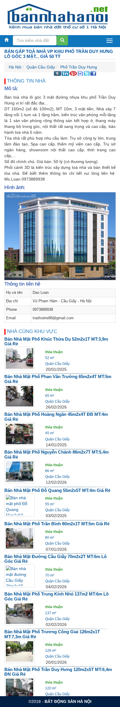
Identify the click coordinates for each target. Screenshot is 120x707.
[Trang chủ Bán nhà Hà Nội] (57, 16)
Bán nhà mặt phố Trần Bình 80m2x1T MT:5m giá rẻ (57, 523)
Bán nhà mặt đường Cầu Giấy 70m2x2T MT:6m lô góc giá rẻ (55, 559)
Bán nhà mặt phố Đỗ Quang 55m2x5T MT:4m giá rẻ (57, 490)
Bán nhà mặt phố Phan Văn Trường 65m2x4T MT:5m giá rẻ (57, 379)
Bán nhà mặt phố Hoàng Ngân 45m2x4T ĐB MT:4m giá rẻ (56, 417)
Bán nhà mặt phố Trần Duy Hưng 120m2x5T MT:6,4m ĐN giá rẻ (58, 672)
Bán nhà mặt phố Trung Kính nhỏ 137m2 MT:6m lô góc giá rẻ (56, 596)
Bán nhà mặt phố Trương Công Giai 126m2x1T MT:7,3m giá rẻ (52, 634)
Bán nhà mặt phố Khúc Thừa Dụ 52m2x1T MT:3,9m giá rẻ (56, 341)
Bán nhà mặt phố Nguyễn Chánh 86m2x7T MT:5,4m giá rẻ (56, 454)
